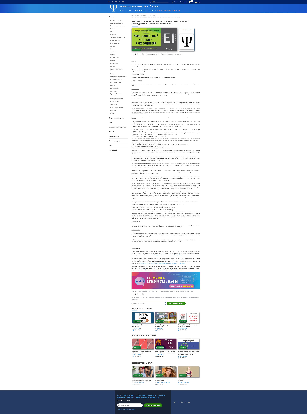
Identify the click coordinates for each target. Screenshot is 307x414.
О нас (111, 145)
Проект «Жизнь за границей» (116, 95)
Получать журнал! (176, 303)
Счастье (112, 29)
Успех (112, 32)
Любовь (113, 46)
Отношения (114, 63)
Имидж (112, 60)
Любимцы (113, 91)
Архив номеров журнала (117, 127)
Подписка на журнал (116, 118)
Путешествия (114, 101)
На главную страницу (137, 15)
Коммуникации (115, 40)
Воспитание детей (116, 79)
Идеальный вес (115, 57)
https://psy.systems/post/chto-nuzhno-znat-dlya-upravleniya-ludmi (168, 255)
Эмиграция (113, 104)
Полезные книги (115, 82)
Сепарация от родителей (118, 77)
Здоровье (113, 52)
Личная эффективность (117, 37)
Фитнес (112, 55)
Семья (112, 74)
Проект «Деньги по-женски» (116, 70)
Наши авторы (114, 136)
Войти (175, 2)
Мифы (112, 113)
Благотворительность (117, 107)
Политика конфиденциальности (125, 409)
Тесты (111, 122)
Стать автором (114, 141)
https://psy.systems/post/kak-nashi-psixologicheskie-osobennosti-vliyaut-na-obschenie (162, 263)
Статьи (111, 17)
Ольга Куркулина (184, 382)
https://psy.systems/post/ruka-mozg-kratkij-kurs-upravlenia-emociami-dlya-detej (162, 270)
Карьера (113, 34)
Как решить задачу (116, 20)
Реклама (112, 132)
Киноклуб (113, 85)
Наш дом (113, 110)
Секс (111, 49)
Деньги (112, 66)
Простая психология (116, 23)
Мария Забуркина (139, 382)
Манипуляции (114, 43)
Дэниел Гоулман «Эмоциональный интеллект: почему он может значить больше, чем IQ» (188, 352)
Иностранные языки (116, 99)
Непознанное (114, 88)
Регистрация (183, 2)
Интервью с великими (117, 26)
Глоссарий (113, 150)
